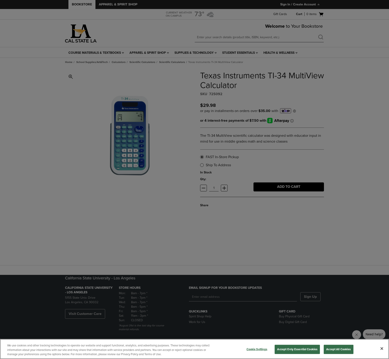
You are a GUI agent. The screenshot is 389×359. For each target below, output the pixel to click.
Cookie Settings (257, 349)
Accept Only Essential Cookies (297, 349)
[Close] (382, 348)
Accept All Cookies (338, 349)
